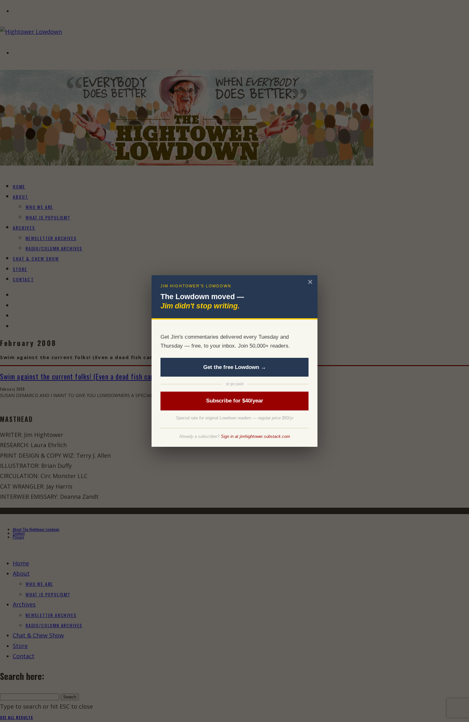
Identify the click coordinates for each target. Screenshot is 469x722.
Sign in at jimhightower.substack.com (255, 436)
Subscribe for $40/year (234, 401)
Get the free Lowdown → (234, 367)
